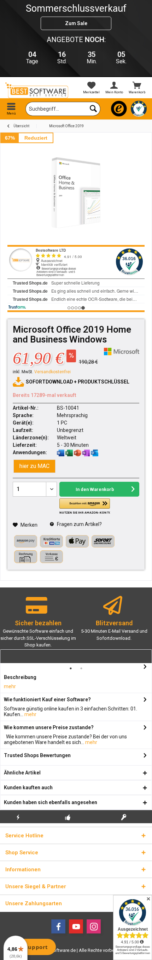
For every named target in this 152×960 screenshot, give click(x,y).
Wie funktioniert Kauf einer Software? (47, 699)
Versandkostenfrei (52, 371)
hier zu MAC (34, 466)
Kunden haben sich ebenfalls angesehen (50, 802)
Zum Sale (76, 23)
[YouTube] (76, 926)
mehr (10, 686)
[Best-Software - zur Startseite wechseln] (38, 90)
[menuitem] (137, 87)
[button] (84, 506)
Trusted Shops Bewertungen (37, 755)
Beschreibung (20, 677)
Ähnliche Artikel (22, 772)
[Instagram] (94, 926)
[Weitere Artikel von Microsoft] (121, 351)
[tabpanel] (38, 625)
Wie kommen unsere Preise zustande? (49, 727)
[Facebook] (58, 926)
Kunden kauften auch (28, 787)
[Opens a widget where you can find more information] (31, 947)
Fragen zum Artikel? (79, 524)
